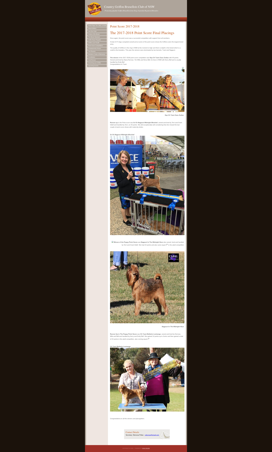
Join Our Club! (92, 31)
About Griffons (92, 28)
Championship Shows (94, 48)
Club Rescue (92, 60)
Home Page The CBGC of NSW (97, 25)
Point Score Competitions (95, 45)
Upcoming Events (93, 66)
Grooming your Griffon (94, 63)
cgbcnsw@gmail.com (152, 435)
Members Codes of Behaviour (96, 54)
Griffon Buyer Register (94, 40)
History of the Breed (94, 34)
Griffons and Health (93, 43)
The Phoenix (92, 51)
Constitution (91, 57)
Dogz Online (146, 448)
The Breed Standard (94, 37)
